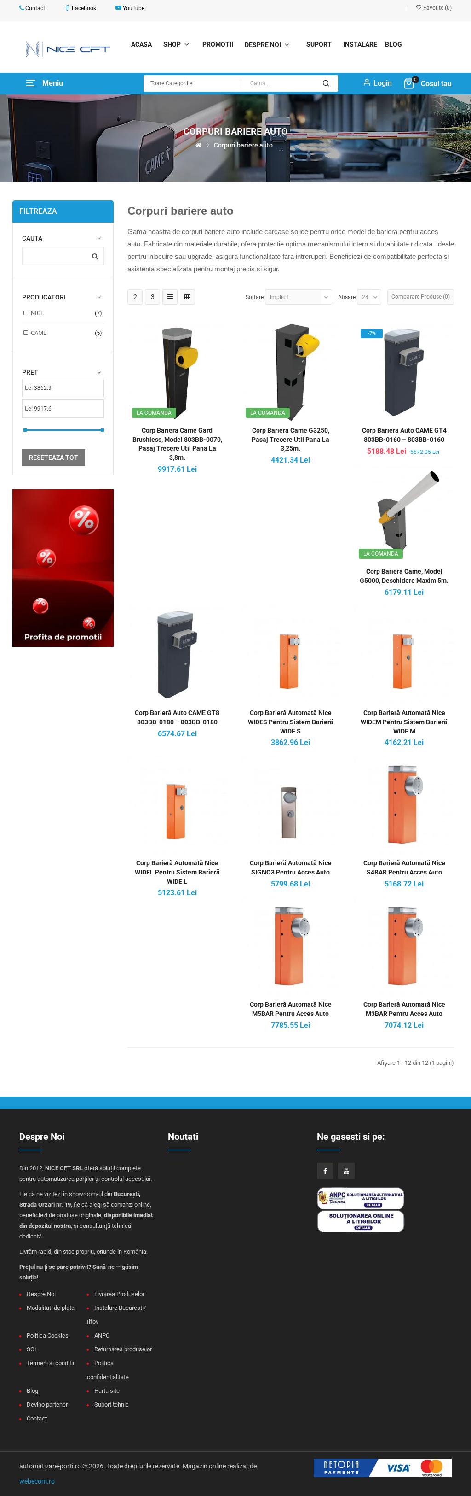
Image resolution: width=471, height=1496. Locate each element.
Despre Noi (41, 1294)
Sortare (255, 297)
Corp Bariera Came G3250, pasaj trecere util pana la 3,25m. (290, 439)
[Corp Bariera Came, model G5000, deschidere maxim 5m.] (404, 513)
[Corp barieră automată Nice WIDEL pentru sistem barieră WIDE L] (177, 804)
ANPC (101, 1335)
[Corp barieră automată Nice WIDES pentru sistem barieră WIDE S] (291, 654)
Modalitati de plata (51, 1307)
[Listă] (170, 297)
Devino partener (47, 1404)
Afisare (347, 297)
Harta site (107, 1390)
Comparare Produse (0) (420, 296)
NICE (37, 313)
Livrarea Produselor (119, 1294)
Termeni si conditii (50, 1363)
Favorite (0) (437, 8)
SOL (32, 1349)
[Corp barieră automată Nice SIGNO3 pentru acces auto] (291, 804)
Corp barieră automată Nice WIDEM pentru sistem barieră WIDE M (404, 722)
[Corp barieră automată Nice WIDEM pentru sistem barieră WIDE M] (404, 654)
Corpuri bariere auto (243, 145)
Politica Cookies (48, 1335)
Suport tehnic (111, 1404)
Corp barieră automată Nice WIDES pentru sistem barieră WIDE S (290, 722)
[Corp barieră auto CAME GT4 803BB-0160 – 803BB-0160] (404, 371)
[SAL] (367, 1197)
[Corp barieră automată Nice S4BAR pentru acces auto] (404, 804)
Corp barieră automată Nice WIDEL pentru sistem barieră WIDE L (177, 872)
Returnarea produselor (123, 1349)
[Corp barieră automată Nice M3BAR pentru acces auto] (404, 946)
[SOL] (367, 1220)
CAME (38, 332)
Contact (37, 1418)
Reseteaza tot (53, 457)
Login (382, 83)
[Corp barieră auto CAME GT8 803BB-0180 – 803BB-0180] (177, 654)
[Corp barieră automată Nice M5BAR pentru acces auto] (291, 946)
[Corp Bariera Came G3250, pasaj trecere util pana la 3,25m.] (291, 371)
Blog (32, 1390)
